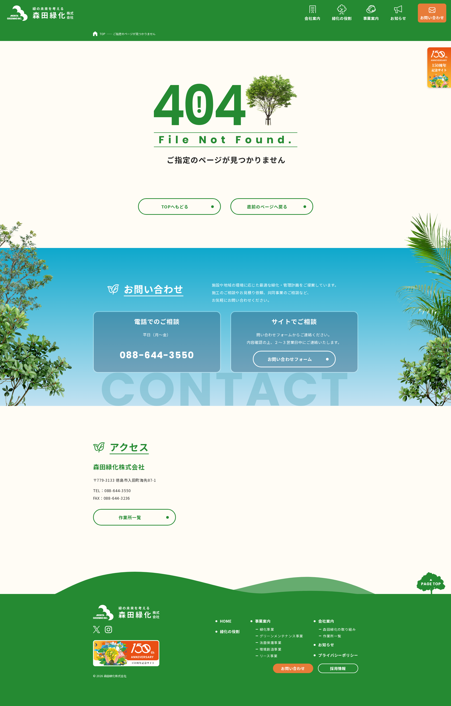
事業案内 (263, 621)
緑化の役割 (230, 631)
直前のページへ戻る (267, 206)
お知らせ (326, 645)
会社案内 (326, 621)
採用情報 (338, 668)
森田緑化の (339, 629)
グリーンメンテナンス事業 (281, 636)
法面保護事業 (270, 642)
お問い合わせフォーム (290, 359)
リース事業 (269, 655)
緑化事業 (267, 629)
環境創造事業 (270, 649)
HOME (226, 621)
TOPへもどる (174, 206)
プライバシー (338, 655)
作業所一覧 (130, 517)
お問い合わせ (293, 668)
